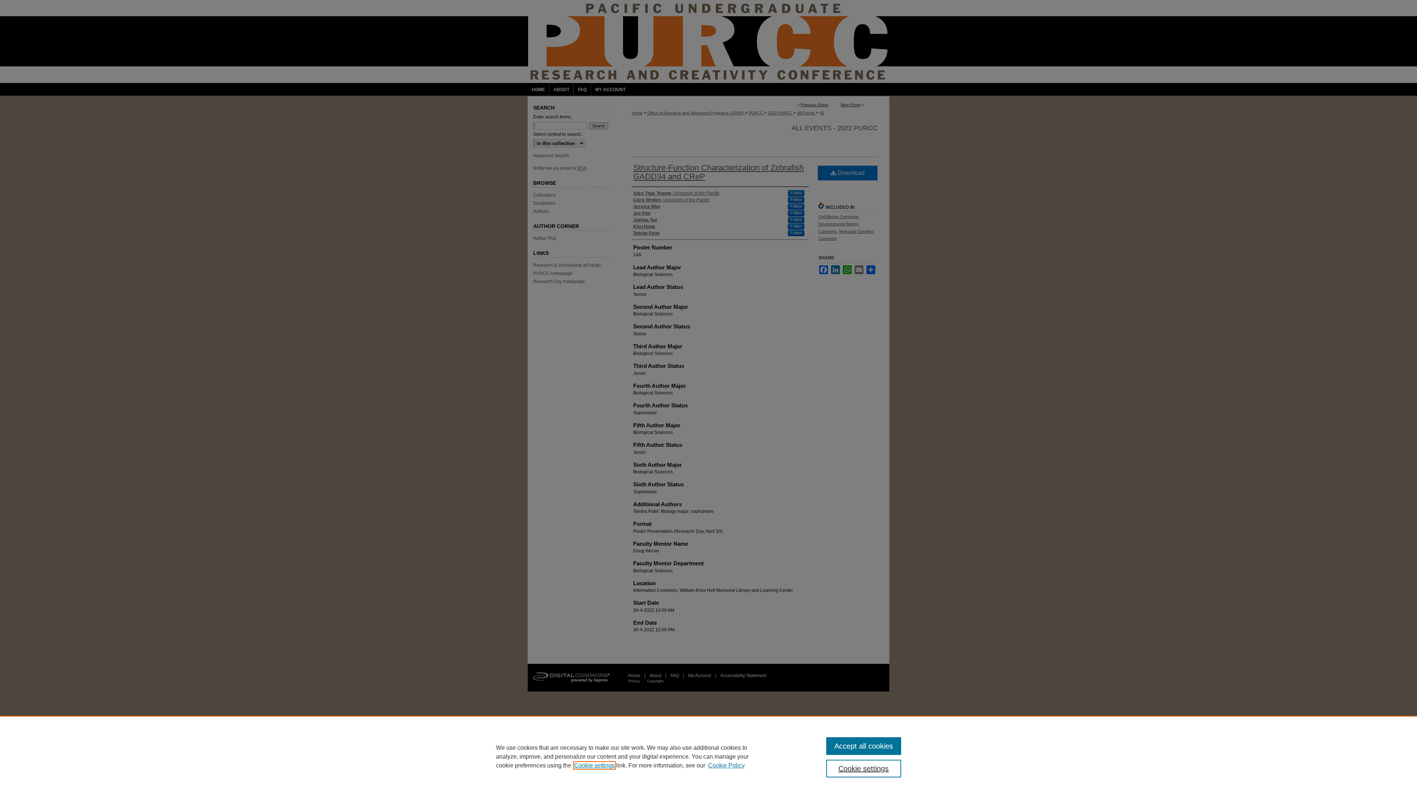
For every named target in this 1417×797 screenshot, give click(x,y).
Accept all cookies (863, 746)
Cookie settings (594, 765)
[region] (708, 756)
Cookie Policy (726, 765)
